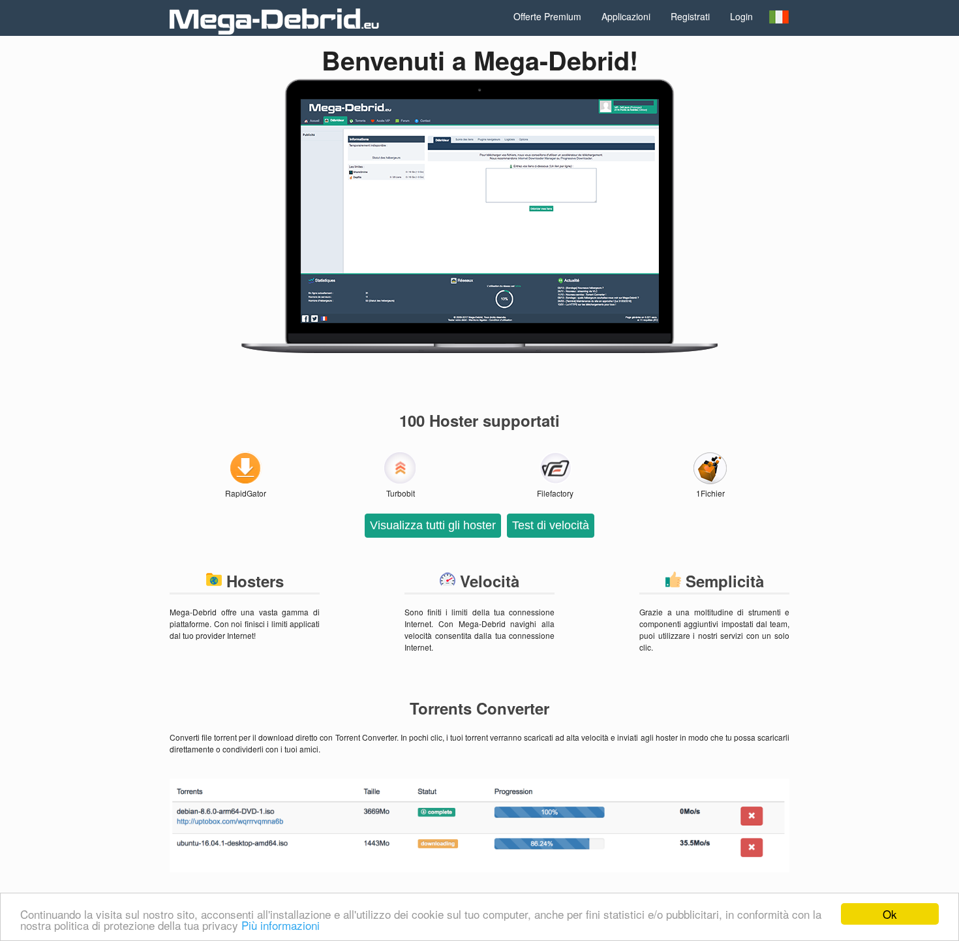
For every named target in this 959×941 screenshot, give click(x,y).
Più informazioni (280, 925)
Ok (890, 914)
